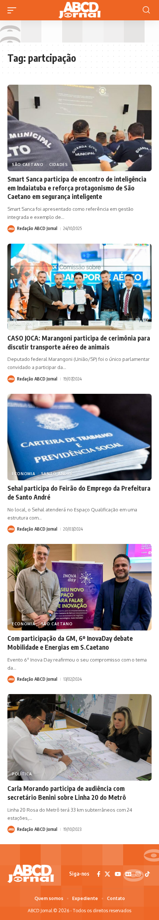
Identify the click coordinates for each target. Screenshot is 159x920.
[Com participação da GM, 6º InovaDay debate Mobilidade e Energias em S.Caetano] (79, 587)
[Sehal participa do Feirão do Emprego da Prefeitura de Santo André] (79, 437)
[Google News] (128, 874)
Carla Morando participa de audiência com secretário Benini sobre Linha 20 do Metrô (66, 792)
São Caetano (28, 164)
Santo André (57, 473)
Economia (23, 473)
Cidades (58, 164)
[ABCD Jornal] (79, 10)
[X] (107, 874)
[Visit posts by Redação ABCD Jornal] (11, 229)
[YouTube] (118, 874)
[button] (13, 10)
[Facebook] (98, 874)
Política (22, 323)
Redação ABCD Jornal (37, 228)
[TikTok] (147, 874)
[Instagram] (138, 874)
